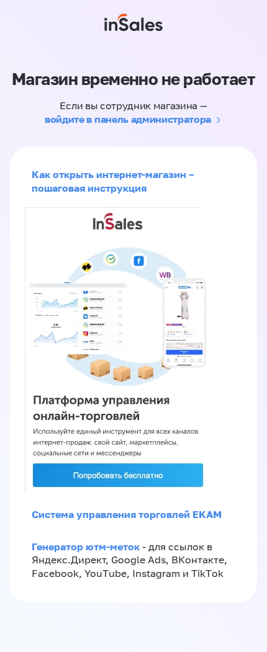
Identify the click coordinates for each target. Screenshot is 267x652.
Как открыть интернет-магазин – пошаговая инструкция (113, 181)
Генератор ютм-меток (86, 546)
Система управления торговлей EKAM (127, 514)
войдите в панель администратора (128, 119)
